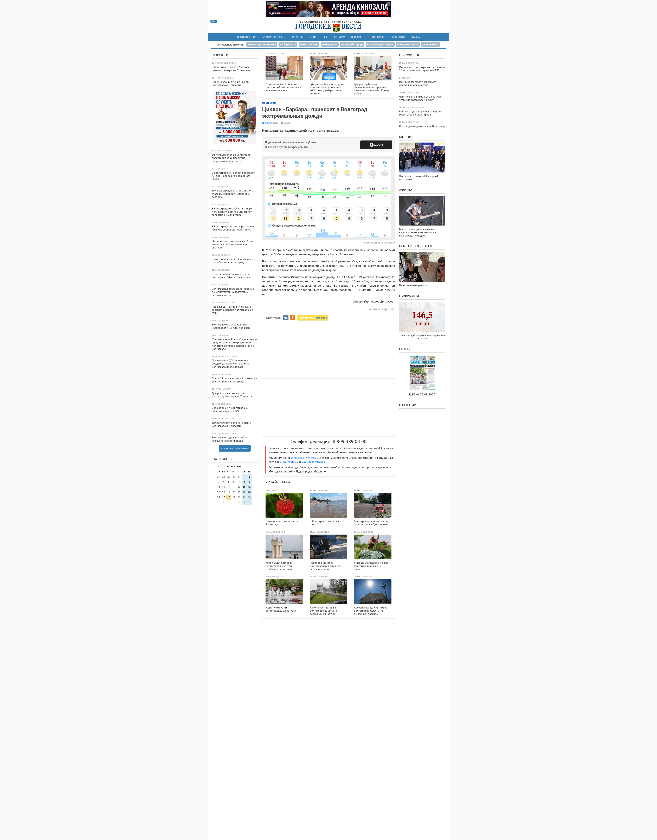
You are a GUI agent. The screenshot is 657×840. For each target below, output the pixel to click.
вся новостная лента (235, 448)
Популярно (410, 55)
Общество (269, 102)
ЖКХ (326, 37)
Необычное (358, 37)
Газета (416, 37)
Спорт (314, 37)
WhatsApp (298, 458)
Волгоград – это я (415, 246)
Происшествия (246, 37)
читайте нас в (313, 317)
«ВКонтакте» (287, 462)
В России (407, 405)
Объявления (398, 37)
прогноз (388, 309)
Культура (339, 37)
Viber (311, 458)
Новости (220, 55)
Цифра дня (409, 295)
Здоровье (298, 37)
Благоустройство (273, 37)
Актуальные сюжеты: (230, 44)
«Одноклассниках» (313, 462)
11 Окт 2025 (267, 123)
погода (375, 309)
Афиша (405, 189)
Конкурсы (378, 37)
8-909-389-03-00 (349, 441)
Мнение (406, 136)
